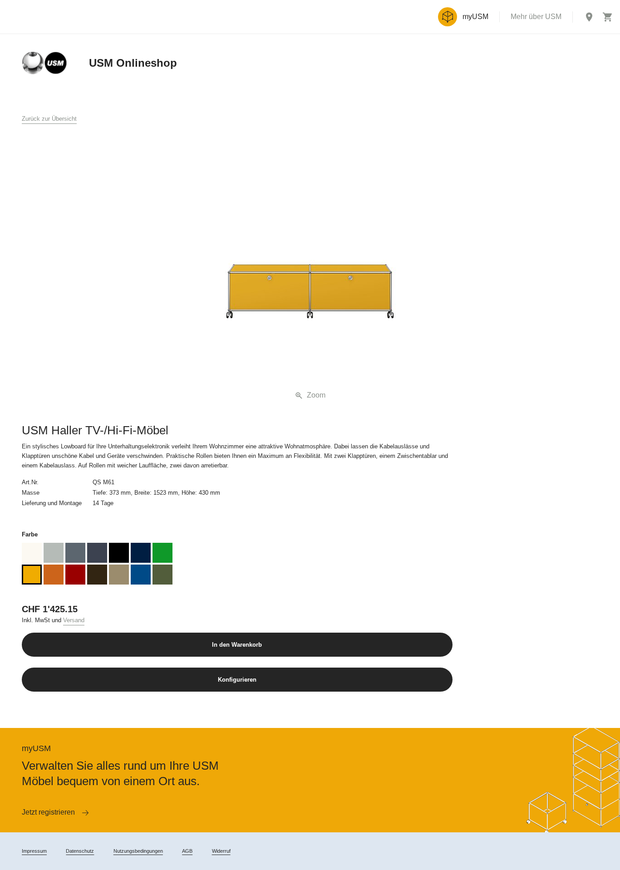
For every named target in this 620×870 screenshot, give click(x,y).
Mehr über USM (536, 16)
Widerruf (221, 851)
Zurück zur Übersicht (49, 118)
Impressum (34, 851)
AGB (187, 851)
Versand (73, 620)
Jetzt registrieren (48, 812)
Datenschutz (80, 851)
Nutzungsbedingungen (138, 851)
